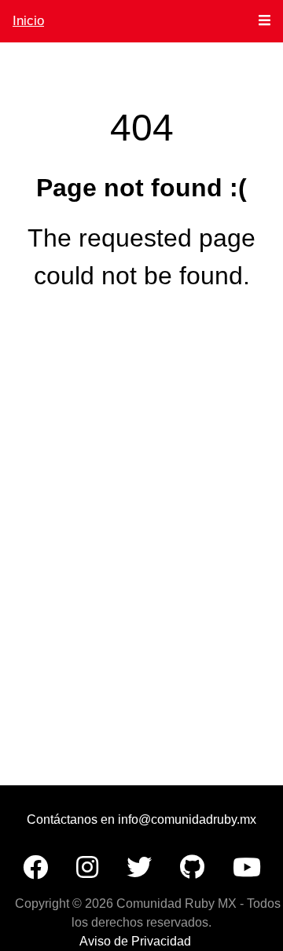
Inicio (28, 20)
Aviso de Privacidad (135, 941)
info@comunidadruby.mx (187, 819)
